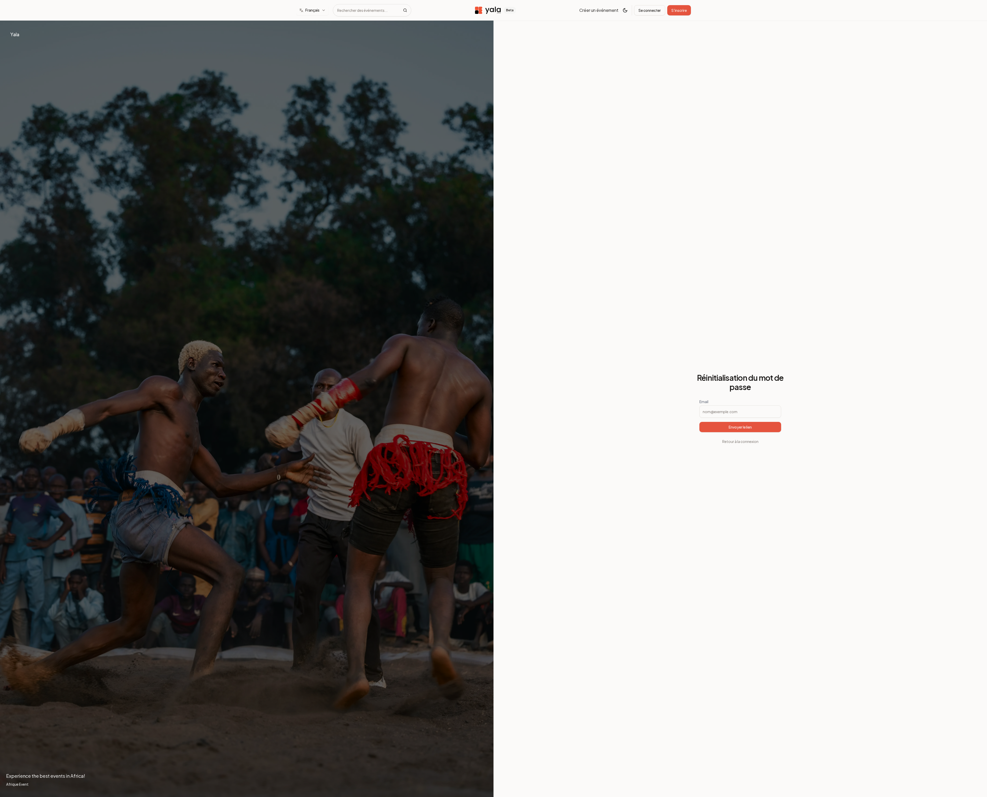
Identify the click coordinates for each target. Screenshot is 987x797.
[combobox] (312, 10)
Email (703, 401)
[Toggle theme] (625, 10)
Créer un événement (598, 10)
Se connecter (649, 10)
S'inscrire (679, 10)
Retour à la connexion (740, 441)
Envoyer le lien (740, 427)
